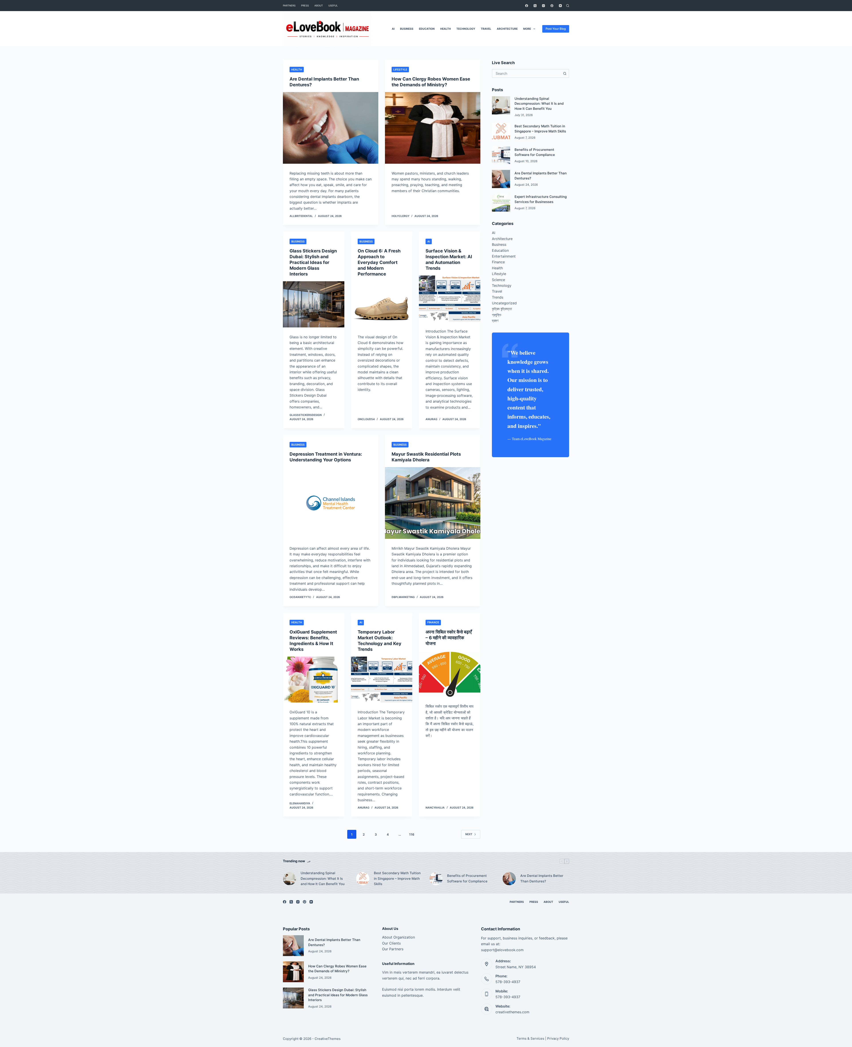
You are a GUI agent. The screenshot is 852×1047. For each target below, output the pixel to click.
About (318, 5)
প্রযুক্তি (496, 315)
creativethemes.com (512, 1012)
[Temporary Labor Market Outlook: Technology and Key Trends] (381, 680)
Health (445, 28)
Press (305, 5)
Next (468, 834)
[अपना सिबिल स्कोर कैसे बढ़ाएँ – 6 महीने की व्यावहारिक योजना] (449, 674)
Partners (289, 5)
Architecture (507, 28)
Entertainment (504, 256)
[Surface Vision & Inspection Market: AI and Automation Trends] (449, 299)
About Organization (398, 937)
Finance (433, 622)
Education (427, 28)
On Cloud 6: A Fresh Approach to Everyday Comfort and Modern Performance (379, 262)
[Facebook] (526, 5)
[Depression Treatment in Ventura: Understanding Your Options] (330, 503)
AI (393, 28)
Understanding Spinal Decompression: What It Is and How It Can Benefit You (539, 103)
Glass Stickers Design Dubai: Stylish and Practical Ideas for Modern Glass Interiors (313, 262)
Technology (465, 28)
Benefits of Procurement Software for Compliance (467, 878)
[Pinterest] (551, 5)
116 (411, 834)
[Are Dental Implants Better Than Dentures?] (330, 128)
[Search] (567, 5)
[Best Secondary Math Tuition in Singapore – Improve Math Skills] (501, 132)
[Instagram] (543, 5)
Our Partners (392, 949)
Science (498, 279)
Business (406, 28)
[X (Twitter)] (535, 5)
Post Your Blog (556, 28)
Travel (486, 28)
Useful (333, 5)
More (527, 28)
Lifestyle (400, 69)
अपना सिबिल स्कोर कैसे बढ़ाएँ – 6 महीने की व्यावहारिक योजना (449, 637)
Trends (497, 297)
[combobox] (526, 73)
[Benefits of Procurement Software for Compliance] (501, 155)
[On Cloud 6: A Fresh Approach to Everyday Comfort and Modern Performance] (381, 304)
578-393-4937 (507, 982)
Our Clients (391, 943)
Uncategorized (504, 303)
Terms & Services (530, 1038)
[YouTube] (560, 5)
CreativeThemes (328, 1039)
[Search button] (565, 73)
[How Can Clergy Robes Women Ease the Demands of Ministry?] (432, 128)
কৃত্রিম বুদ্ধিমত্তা (502, 309)
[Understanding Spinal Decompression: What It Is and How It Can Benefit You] (501, 105)
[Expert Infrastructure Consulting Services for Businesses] (501, 202)
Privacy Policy (558, 1038)
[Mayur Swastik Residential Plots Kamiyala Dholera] (432, 503)
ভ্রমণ (495, 320)
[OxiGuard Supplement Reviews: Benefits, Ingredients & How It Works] (313, 680)
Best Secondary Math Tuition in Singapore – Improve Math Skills (397, 878)
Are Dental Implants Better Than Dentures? (541, 878)
